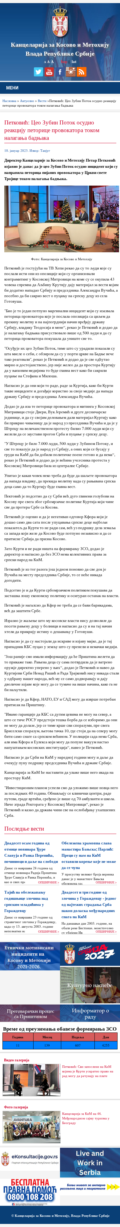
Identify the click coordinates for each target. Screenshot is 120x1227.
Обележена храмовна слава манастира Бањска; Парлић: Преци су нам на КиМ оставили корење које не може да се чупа (89, 855)
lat (74, 61)
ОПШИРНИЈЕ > (48, 882)
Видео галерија (16, 1060)
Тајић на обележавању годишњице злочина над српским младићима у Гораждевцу (26, 901)
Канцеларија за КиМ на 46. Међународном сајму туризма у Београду (86, 1118)
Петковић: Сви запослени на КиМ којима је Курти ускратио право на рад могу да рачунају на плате (87, 1071)
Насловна (9, 100)
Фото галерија (16, 1107)
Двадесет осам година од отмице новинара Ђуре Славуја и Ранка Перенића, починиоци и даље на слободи (31, 852)
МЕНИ (12, 87)
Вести (42, 100)
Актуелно (27, 100)
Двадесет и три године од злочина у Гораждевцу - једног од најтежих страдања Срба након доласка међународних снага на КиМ (89, 904)
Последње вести (24, 828)
